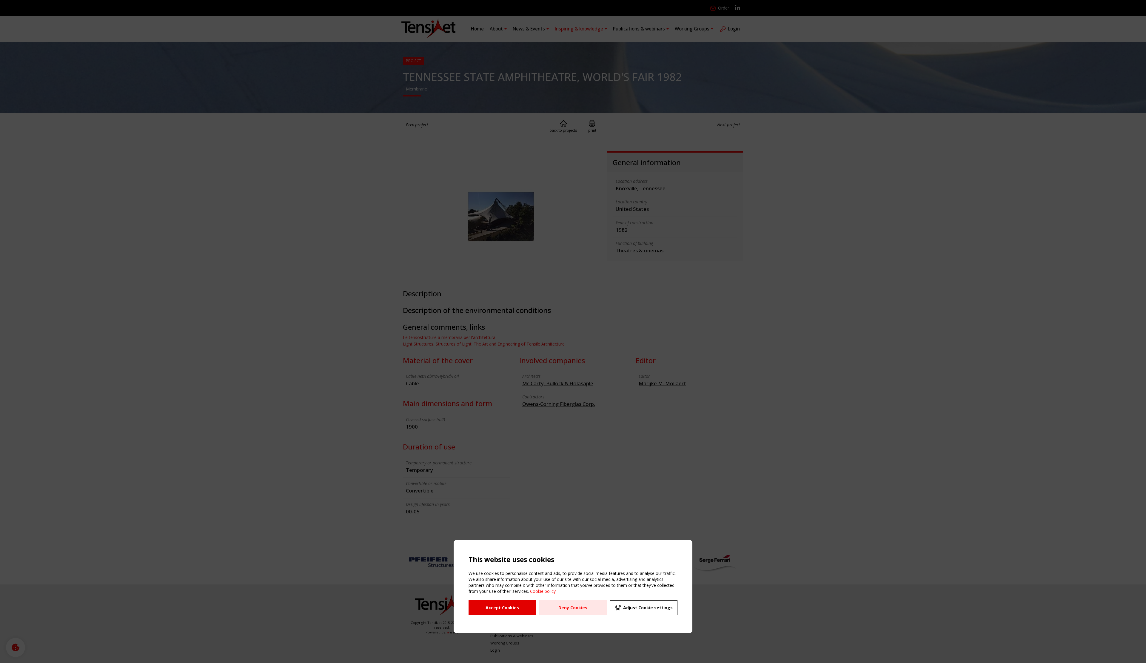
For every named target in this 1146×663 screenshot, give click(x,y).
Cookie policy (543, 591)
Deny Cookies (572, 607)
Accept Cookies (502, 607)
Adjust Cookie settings (648, 607)
